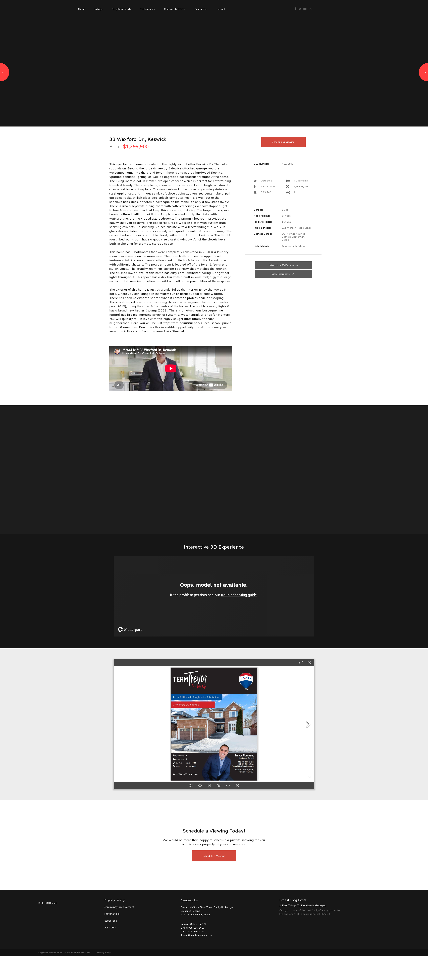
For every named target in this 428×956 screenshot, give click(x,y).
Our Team (110, 927)
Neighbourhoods (121, 9)
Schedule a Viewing (283, 141)
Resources (200, 9)
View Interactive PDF (283, 273)
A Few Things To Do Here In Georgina (302, 905)
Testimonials (147, 9)
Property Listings (115, 900)
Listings (98, 9)
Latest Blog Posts (292, 900)
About (81, 9)
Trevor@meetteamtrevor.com (196, 935)
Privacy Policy (104, 952)
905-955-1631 (196, 927)
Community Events (175, 9)
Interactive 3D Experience (283, 265)
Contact (220, 9)
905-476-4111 (196, 931)
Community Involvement (119, 907)
